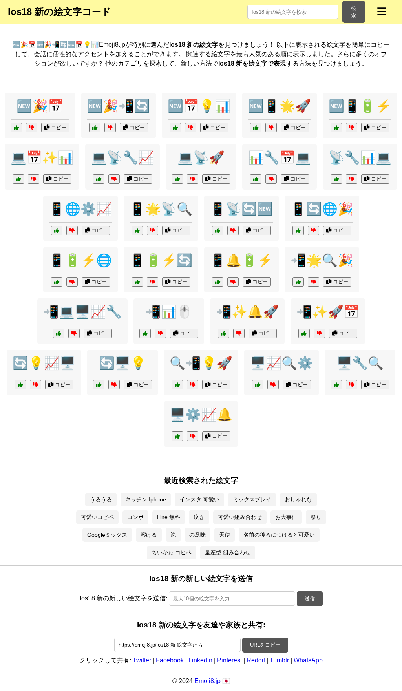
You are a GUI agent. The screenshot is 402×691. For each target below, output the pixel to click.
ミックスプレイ (252, 499)
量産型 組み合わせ (227, 552)
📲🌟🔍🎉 (322, 260)
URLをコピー (265, 645)
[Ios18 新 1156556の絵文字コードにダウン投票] (152, 282)
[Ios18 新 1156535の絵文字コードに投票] (145, 333)
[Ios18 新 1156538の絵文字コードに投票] (255, 127)
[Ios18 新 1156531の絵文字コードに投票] (177, 179)
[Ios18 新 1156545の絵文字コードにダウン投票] (110, 127)
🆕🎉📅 (40, 106)
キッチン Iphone (145, 499)
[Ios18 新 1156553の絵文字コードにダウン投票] (273, 384)
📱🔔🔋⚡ (241, 260)
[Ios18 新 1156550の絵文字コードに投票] (336, 127)
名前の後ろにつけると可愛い (279, 535)
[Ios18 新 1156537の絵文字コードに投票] (217, 282)
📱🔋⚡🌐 (80, 260)
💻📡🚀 (201, 157)
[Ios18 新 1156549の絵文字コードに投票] (304, 333)
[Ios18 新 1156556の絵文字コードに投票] (137, 282)
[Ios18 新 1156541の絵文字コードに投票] (18, 179)
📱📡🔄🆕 (241, 209)
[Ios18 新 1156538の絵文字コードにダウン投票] (271, 127)
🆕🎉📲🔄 (118, 106)
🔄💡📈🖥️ (44, 363)
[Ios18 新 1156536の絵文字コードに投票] (98, 384)
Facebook (170, 660)
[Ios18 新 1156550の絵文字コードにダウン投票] (351, 127)
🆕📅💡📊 (199, 106)
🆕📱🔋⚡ (360, 106)
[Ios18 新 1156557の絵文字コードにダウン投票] (114, 179)
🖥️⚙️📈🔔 (201, 415)
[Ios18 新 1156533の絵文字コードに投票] (56, 230)
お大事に (286, 517)
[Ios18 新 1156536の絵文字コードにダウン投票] (114, 384)
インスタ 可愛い (199, 499)
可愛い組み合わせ (240, 517)
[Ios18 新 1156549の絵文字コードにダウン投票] (319, 333)
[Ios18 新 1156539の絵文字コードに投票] (58, 333)
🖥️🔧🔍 (360, 363)
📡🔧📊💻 (360, 157)
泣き (199, 517)
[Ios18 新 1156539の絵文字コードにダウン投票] (74, 333)
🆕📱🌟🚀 (279, 106)
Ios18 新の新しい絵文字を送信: (123, 598)
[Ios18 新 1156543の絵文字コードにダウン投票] (192, 436)
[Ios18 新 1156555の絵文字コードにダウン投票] (190, 127)
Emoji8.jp (207, 681)
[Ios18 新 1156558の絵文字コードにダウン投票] (313, 282)
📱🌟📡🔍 (161, 209)
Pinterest (229, 660)
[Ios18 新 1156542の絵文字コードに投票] (177, 384)
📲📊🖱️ (168, 312)
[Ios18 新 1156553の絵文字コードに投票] (257, 384)
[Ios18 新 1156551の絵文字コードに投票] (336, 179)
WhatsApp (308, 660)
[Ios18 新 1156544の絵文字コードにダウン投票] (72, 282)
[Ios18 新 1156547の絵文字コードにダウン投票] (152, 230)
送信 (310, 598)
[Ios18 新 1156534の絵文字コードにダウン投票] (31, 127)
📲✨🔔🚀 (247, 312)
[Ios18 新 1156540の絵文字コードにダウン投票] (233, 230)
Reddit (256, 660)
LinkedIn (200, 660)
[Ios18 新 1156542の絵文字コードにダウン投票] (192, 384)
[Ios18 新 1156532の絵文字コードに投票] (336, 384)
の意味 (197, 535)
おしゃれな (298, 499)
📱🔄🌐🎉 (322, 209)
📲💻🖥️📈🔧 (82, 312)
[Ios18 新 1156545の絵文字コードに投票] (94, 127)
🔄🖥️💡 (122, 363)
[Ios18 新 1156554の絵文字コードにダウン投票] (239, 333)
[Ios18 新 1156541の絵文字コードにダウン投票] (33, 179)
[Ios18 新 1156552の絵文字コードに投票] (298, 230)
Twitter (142, 660)
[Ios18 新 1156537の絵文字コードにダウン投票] (233, 282)
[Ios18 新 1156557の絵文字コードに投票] (98, 179)
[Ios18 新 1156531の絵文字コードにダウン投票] (192, 179)
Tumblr (279, 660)
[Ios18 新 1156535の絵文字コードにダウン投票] (160, 333)
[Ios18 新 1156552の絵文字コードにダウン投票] (313, 230)
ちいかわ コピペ (172, 552)
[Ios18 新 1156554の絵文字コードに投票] (223, 333)
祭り (316, 517)
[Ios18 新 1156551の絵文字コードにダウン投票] (351, 179)
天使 (224, 535)
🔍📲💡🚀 (201, 363)
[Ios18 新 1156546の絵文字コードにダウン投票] (271, 179)
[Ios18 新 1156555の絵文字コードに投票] (175, 127)
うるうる (101, 499)
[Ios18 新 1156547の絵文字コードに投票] (137, 230)
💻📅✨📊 (42, 157)
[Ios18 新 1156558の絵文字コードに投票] (298, 282)
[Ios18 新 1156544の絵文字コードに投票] (56, 282)
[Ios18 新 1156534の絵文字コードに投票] (16, 127)
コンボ (135, 517)
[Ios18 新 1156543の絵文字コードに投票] (177, 436)
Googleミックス (107, 535)
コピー (57, 127)
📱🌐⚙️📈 (80, 209)
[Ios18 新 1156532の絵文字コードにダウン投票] (351, 384)
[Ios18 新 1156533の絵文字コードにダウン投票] (72, 230)
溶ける (149, 535)
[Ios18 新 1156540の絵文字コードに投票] (217, 230)
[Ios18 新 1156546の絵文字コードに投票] (255, 179)
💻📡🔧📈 (122, 157)
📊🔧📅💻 (279, 157)
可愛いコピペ (97, 517)
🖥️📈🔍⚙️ (281, 363)
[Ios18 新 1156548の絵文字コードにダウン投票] (35, 384)
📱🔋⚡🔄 (161, 260)
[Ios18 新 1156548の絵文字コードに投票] (20, 384)
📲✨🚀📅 (327, 312)
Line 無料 (168, 517)
